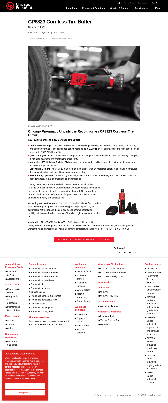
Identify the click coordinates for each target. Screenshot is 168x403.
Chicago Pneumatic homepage (20, 6)
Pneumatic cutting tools (42, 311)
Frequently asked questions (12, 299)
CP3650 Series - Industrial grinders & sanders (152, 345)
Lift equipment (84, 271)
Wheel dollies (83, 290)
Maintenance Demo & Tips (13, 308)
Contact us (142, 3)
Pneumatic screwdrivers (42, 280)
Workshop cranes (82, 277)
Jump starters (83, 301)
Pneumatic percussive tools (44, 300)
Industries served (12, 273)
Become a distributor (12, 343)
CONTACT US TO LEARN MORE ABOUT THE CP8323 (84, 239)
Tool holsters (83, 325)
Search (118, 3)
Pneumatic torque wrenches (44, 272)
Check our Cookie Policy (24, 379)
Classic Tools (153, 268)
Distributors (141, 8)
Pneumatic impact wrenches (44, 268)
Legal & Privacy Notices (100, 395)
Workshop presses (82, 284)
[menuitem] (71, 9)
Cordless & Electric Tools (61, 38)
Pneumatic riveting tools (42, 307)
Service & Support (120, 8)
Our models (56, 324)
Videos (10, 324)
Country (155, 3)
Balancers (82, 314)
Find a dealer (129, 3)
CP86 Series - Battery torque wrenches (154, 289)
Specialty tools (38, 303)
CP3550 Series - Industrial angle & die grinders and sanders (153, 325)
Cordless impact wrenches (113, 268)
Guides (10, 328)
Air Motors (105, 324)
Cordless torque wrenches (113, 272)
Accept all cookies (25, 386)
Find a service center (14, 291)
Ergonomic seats (82, 320)
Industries (71, 8)
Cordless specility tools (111, 276)
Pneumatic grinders (40, 288)
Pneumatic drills (38, 284)
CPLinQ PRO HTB (109, 296)
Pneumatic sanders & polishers (46, 296)
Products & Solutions (93, 8)
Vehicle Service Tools (38, 38)
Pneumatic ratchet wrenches (44, 276)
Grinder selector (38, 292)
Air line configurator (109, 306)
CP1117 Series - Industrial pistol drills (152, 377)
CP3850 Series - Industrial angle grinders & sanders (154, 362)
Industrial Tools (107, 316)
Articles (11, 320)
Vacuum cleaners (81, 331)
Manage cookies (124, 395)
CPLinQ (104, 292)
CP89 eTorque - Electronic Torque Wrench (154, 277)
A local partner (14, 279)
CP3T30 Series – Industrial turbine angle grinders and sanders (153, 305)
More (157, 8)
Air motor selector (39, 324)
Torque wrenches (81, 295)
